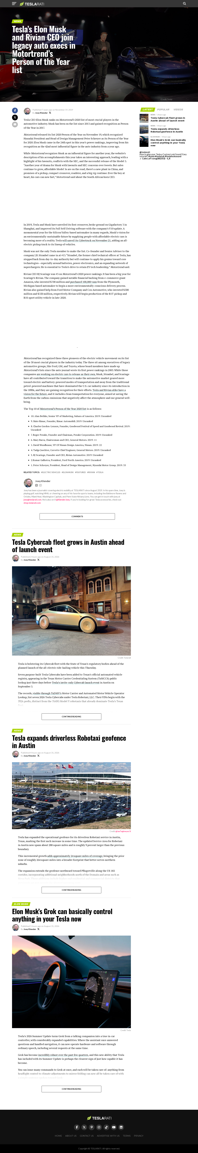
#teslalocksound (173, 156)
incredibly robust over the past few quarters (63, 1055)
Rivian (91, 472)
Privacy (138, 1136)
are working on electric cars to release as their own (66, 374)
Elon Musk (68, 472)
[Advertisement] (77, 202)
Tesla (100, 472)
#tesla (151, 156)
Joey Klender (41, 113)
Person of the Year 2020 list (63, 408)
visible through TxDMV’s (47, 693)
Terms (127, 1136)
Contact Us (87, 1136)
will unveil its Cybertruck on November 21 (86, 240)
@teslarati (145, 152)
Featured (81, 472)
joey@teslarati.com (32, 499)
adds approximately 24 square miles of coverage (74, 856)
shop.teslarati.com (32, 503)
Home (58, 1136)
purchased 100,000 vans (83, 281)
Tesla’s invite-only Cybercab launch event (75, 682)
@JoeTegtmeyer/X (123, 831)
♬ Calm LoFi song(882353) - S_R (155, 158)
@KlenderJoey (63, 499)
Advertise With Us (108, 1136)
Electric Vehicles (51, 472)
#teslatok (160, 156)
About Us (71, 1136)
